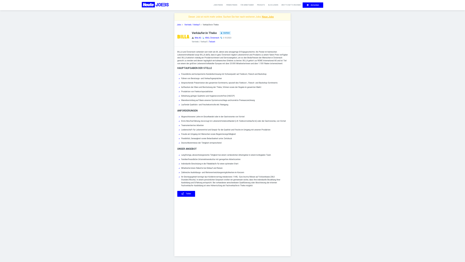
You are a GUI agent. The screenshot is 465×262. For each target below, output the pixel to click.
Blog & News (273, 5)
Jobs (179, 25)
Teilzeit (212, 42)
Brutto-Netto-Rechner (291, 5)
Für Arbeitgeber (247, 5)
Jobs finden (218, 5)
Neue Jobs (268, 16)
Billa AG (198, 38)
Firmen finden (231, 5)
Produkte (261, 5)
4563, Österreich (212, 38)
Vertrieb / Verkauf (192, 25)
